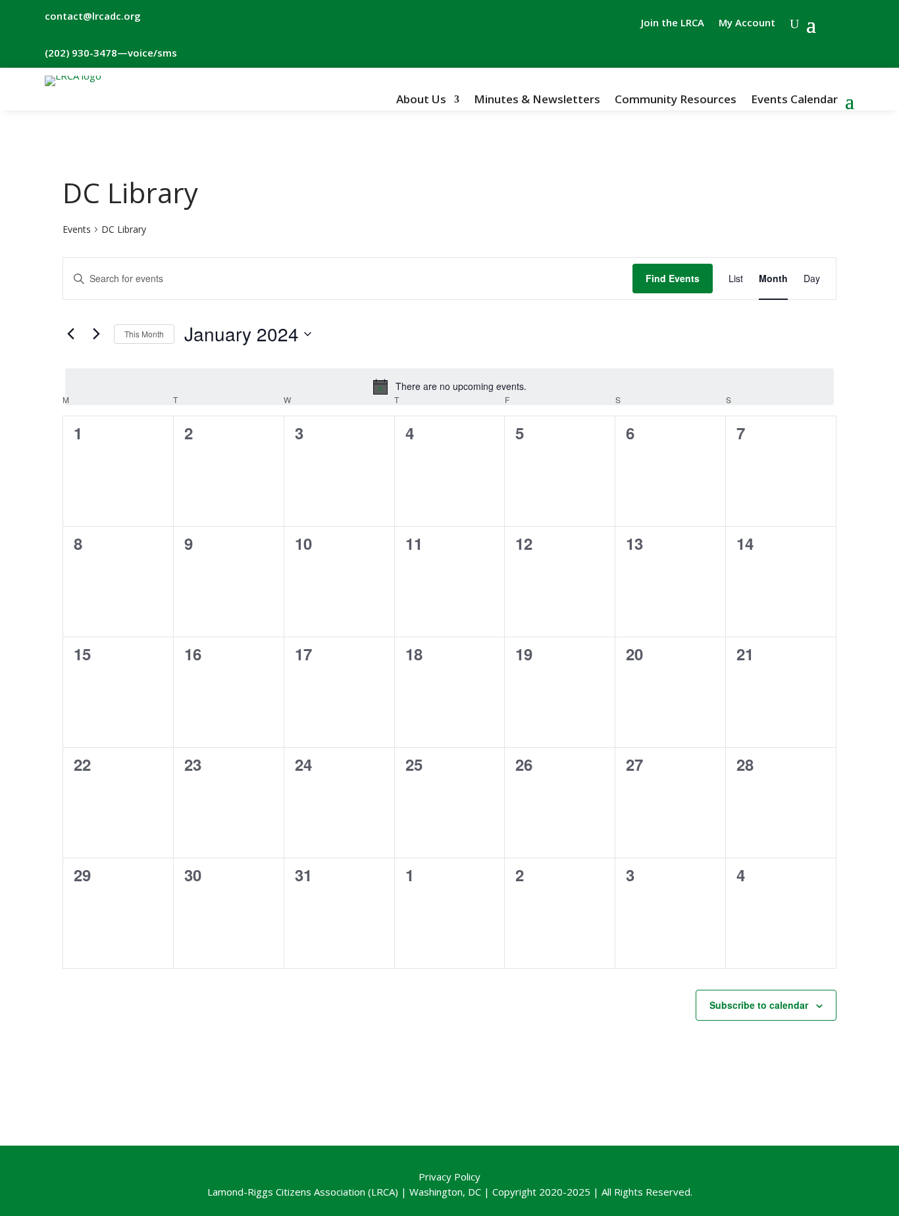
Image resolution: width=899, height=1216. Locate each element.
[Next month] (96, 334)
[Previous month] (70, 334)
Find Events (673, 278)
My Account (747, 23)
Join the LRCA (672, 23)
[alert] (449, 386)
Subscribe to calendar (758, 1004)
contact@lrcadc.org (93, 15)
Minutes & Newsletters (537, 101)
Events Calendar (794, 101)
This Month (144, 333)
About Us (421, 101)
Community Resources (675, 101)
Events (77, 229)
